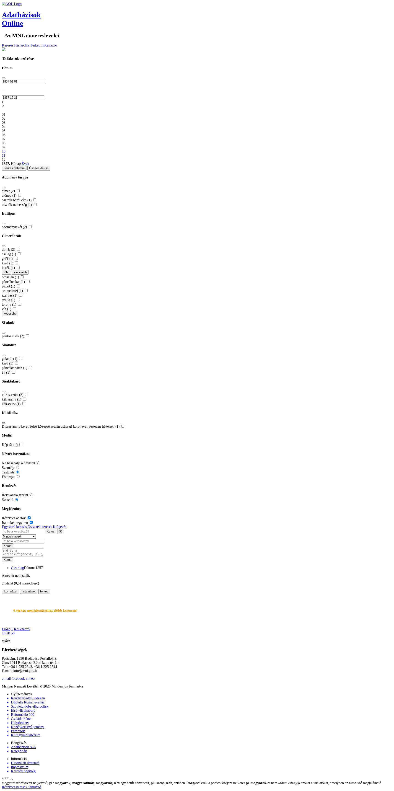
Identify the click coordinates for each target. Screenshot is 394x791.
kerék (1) (9, 268)
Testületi (8, 472)
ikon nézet (10, 591)
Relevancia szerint (15, 495)
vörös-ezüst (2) (13, 395)
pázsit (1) (9, 286)
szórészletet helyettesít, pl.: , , (57, 783)
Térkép (35, 45)
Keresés (7, 45)
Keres (50, 531)
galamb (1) (10, 359)
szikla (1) (9, 300)
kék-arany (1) (12, 399)
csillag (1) (9, 254)
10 (3, 633)
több (6, 272)
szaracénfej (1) (13, 291)
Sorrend (8, 499)
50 (13, 633)
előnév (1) (9, 195)
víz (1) (7, 309)
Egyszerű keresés (14, 527)
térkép (44, 591)
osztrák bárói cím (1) (17, 200)
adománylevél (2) (15, 227)
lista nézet (29, 591)
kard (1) (8, 263)
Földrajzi (9, 477)
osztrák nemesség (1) (17, 205)
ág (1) (6, 372)
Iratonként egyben (15, 523)
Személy (8, 468)
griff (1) (8, 259)
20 (8, 633)
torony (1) (9, 304)
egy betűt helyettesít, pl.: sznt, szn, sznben (150, 783)
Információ (49, 45)
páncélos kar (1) (14, 282)
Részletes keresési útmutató (21, 787)
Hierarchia (21, 45)
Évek (25, 163)
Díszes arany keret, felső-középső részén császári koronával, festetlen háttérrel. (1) (61, 426)
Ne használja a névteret (19, 463)
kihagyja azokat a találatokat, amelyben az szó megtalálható (329, 783)
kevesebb (20, 272)
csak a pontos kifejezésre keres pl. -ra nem (232, 783)
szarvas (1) (10, 295)
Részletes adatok (14, 518)
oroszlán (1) (11, 277)
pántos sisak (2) (13, 336)
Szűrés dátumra (14, 168)
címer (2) (9, 191)
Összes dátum (39, 168)
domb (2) (9, 249)
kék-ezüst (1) (11, 404)
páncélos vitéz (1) (15, 368)
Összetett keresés (40, 527)
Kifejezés (59, 527)
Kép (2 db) (10, 445)
